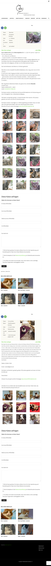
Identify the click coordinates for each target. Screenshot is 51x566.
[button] (48, 18)
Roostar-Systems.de (8, 544)
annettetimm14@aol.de (10, 89)
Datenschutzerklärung (21, 255)
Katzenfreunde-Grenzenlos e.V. (28, 561)
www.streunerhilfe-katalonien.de (26, 106)
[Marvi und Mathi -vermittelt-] (25, 283)
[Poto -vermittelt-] (8, 283)
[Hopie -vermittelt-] (25, 299)
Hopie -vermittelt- (21, 305)
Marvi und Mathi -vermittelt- (24, 290)
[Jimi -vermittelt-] (8, 299)
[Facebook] (48, 1)
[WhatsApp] (5, 28)
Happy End (3, 288)
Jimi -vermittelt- (4, 305)
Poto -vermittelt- (4, 290)
